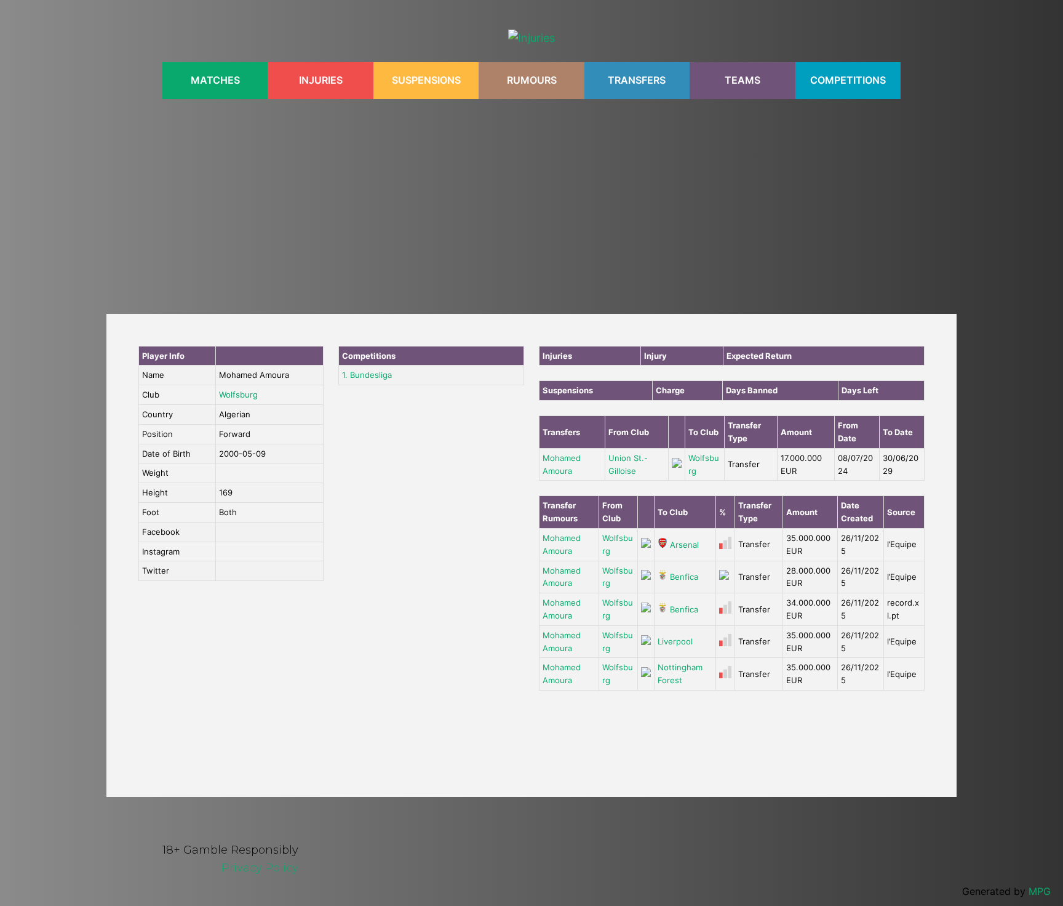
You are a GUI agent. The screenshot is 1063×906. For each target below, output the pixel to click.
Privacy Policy (259, 868)
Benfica (682, 577)
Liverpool (675, 641)
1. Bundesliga (367, 375)
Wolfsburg (238, 394)
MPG (1040, 891)
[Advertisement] (531, 200)
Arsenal (683, 545)
